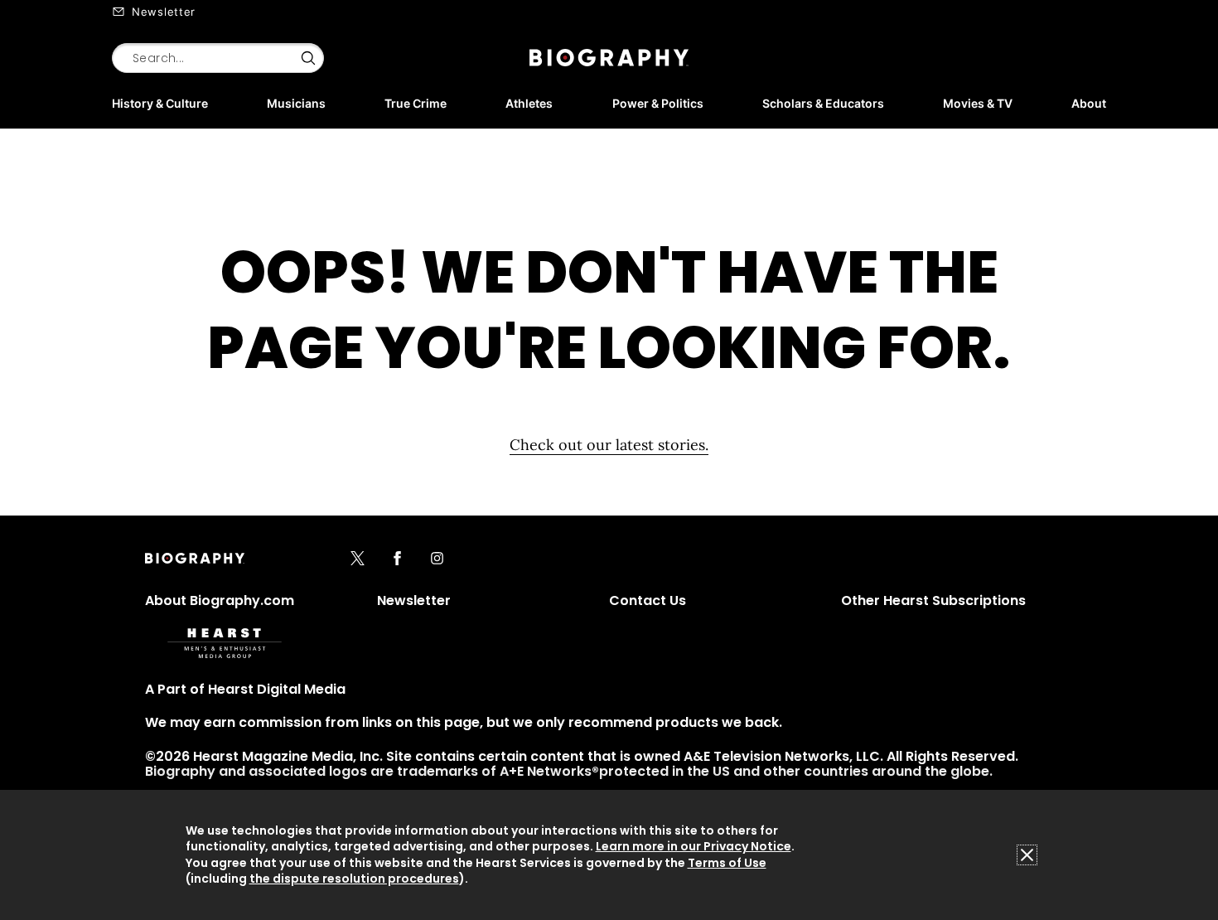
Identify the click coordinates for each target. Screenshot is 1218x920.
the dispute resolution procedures (354, 878)
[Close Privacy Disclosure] (1027, 855)
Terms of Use (727, 863)
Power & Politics (657, 103)
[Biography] (609, 57)
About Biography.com (219, 600)
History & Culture (160, 103)
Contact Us (647, 600)
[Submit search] (308, 58)
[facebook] (397, 559)
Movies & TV (978, 103)
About (1088, 103)
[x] (357, 559)
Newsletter (164, 11)
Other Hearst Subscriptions (933, 600)
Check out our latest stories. (609, 444)
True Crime (415, 103)
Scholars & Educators (823, 103)
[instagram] (437, 559)
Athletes (529, 103)
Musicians (296, 103)
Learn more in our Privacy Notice (693, 846)
